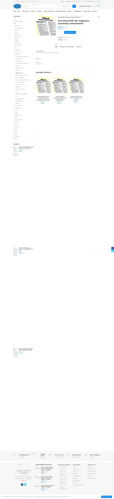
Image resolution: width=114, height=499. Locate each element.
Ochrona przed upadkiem (63, 474)
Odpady (16, 112)
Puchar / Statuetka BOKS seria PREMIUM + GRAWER (48, 486)
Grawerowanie (16, 136)
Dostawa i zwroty (92, 469)
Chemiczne (16, 42)
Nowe (14, 18)
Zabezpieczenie (18, 115)
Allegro (16, 124)
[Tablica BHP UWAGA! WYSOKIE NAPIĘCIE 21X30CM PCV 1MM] (15, 397)
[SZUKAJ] (74, 6)
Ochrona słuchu (63, 477)
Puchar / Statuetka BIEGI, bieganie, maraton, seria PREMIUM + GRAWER (46, 478)
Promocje (15, 138)
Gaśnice (15, 131)
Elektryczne (17, 37)
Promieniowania (17, 44)
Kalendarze (75, 478)
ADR (15, 47)
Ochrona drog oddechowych (63, 482)
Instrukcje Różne (19, 101)
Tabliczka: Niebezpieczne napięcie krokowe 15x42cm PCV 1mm (26, 249)
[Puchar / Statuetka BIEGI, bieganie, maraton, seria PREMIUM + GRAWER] (38, 479)
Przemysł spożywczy (20, 84)
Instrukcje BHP (72, 16)
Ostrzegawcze (17, 35)
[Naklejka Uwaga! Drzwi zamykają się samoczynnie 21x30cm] (15, 195)
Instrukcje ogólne (19, 58)
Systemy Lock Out (18, 119)
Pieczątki (15, 129)
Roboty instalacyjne (19, 82)
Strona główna (61, 16)
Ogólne (16, 110)
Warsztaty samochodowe (21, 75)
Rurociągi (16, 122)
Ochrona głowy (63, 467)
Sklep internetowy (92, 478)
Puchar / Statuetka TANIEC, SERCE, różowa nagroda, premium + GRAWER (47, 469)
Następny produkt (100, 17)
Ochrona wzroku (63, 479)
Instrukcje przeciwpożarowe (21, 56)
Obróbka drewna (19, 68)
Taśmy (15, 117)
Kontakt (89, 476)
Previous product (97, 17)
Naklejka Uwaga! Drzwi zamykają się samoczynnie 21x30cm (26, 147)
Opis (56, 46)
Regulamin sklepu (91, 473)
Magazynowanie (79, 16)
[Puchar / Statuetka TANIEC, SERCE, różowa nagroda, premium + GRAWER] (38, 470)
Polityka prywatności (92, 471)
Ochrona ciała (63, 471)
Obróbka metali (18, 61)
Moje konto (90, 467)
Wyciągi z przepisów (20, 98)
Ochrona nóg (62, 485)
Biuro (16, 91)
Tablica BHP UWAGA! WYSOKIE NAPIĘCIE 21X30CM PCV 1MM (26, 349)
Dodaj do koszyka (70, 32)
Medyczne (16, 40)
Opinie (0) (78, 46)
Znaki (66, 16)
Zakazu (16, 30)
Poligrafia (15, 133)
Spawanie (17, 65)
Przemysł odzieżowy (20, 89)
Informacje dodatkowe (67, 46)
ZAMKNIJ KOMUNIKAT (106, 496)
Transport (17, 70)
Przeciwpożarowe (18, 28)
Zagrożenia (16, 51)
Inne (16, 96)
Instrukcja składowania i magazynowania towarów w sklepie (76, 98)
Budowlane (16, 49)
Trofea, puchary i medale (78, 485)
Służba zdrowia (18, 105)
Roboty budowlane (19, 77)
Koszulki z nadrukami (18, 21)
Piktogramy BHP (18, 108)
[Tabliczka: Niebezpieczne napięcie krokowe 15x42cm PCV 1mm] (15, 296)
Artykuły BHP (16, 126)
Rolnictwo (17, 103)
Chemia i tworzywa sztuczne (21, 63)
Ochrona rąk (62, 469)
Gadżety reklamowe (77, 476)
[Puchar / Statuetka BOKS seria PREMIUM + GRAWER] (38, 488)
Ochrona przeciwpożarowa (64, 488)
